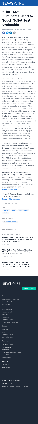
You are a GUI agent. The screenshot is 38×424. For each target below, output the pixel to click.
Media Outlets (6, 357)
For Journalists (6, 347)
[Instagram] (11, 383)
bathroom (6, 210)
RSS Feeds (5, 354)
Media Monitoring (7, 312)
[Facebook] (3, 383)
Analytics (5, 314)
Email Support (6, 367)
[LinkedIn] (8, 383)
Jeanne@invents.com (11, 199)
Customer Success (8, 319)
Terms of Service (8, 387)
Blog (3, 332)
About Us (5, 329)
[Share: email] (14, 32)
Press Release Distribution (10, 299)
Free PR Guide (29, 288)
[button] (34, 3)
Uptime (25, 387)
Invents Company (23, 210)
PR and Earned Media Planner (12, 352)
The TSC (6, 213)
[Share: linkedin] (10, 32)
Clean (13, 210)
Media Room (6, 317)
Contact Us (5, 364)
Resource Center (7, 344)
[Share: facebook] (3, 32)
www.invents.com (9, 190)
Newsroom (5, 349)
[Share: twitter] (7, 32)
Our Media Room (7, 337)
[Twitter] (6, 383)
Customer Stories (7, 334)
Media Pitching (7, 309)
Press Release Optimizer (10, 322)
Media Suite (6, 304)
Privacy (18, 387)
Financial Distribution (9, 302)
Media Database (7, 307)
